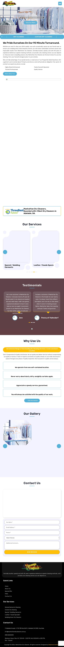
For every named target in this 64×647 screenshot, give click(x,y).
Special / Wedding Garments (13, 612)
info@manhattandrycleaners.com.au (15, 631)
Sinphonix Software (54, 644)
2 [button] (32, 322)
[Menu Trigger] (60, 3)
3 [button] (34, 322)
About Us (7, 588)
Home (6, 586)
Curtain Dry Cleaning (11, 610)
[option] (16, 249)
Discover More (32, 22)
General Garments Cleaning (12, 607)
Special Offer (8, 591)
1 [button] (29, 322)
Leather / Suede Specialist (12, 615)
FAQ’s (6, 593)
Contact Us (8, 596)
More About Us (10, 74)
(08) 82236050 (32, 400)
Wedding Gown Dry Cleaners (13, 617)
